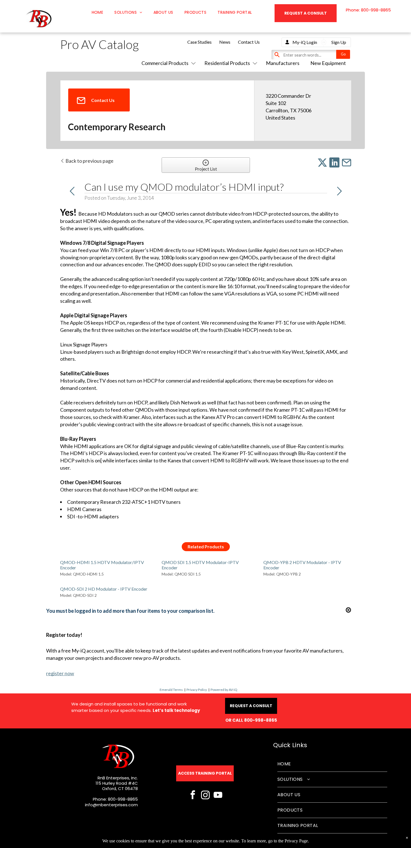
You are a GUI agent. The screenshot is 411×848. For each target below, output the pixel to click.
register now (60, 673)
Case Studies (199, 42)
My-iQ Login (304, 42)
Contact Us (249, 42)
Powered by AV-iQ (224, 690)
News (224, 42)
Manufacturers (282, 63)
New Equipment (328, 63)
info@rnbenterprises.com (111, 805)
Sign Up (338, 42)
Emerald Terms (171, 690)
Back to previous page (89, 161)
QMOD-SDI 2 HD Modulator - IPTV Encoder (103, 588)
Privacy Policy (196, 690)
